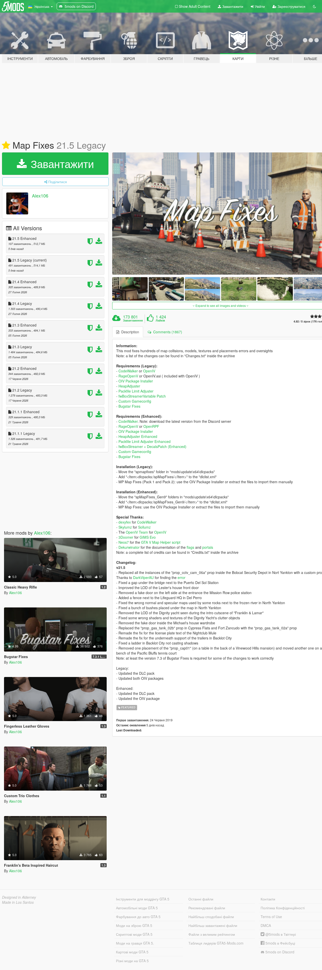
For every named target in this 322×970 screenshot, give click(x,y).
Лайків (160, 320)
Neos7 (123, 542)
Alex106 (40, 195)
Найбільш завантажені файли (212, 925)
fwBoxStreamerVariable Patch (142, 396)
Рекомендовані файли (206, 907)
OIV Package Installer (135, 380)
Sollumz (144, 527)
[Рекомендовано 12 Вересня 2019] (6, 145)
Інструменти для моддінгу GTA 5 (142, 898)
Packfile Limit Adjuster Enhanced (144, 441)
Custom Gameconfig (134, 401)
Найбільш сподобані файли (211, 916)
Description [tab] (129, 331)
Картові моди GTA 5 (132, 951)
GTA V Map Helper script (160, 542)
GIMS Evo (148, 537)
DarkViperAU (144, 577)
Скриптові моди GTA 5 (134, 934)
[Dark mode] (314, 6)
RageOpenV (128, 375)
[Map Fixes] (129, 289)
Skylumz (125, 527)
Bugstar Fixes (129, 406)
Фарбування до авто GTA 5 (138, 916)
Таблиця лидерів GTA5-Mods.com (216, 943)
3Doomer (125, 537)
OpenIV (149, 370)
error (181, 577)
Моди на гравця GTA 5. (135, 943)
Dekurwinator (129, 547)
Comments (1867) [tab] (166, 331)
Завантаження (133, 320)
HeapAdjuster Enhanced (137, 436)
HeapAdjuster (129, 386)
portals (207, 547)
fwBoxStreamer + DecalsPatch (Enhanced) (152, 446)
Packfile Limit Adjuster (135, 391)
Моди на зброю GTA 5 (134, 925)
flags (190, 547)
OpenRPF (151, 426)
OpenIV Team (137, 532)
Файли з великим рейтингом (211, 934)
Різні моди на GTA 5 (132, 960)
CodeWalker (128, 370)
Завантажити (232, 6)
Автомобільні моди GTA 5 (137, 907)
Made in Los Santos (18, 902)
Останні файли (200, 898)
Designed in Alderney (19, 897)
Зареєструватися (290, 6)
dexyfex (124, 522)
